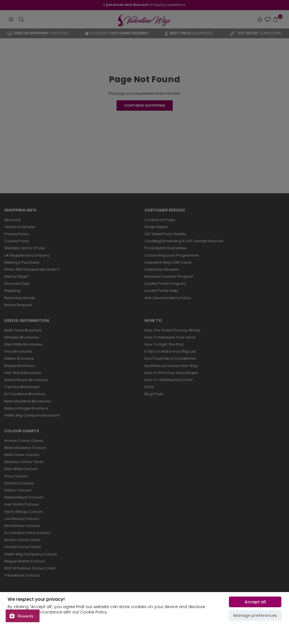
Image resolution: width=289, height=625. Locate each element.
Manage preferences (255, 615)
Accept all (255, 602)
